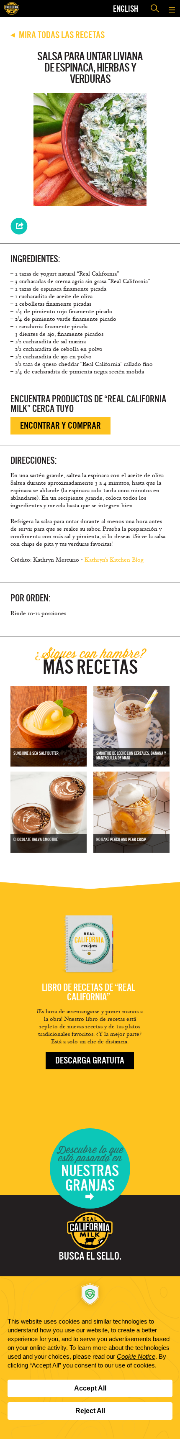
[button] (171, 8)
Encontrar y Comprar (60, 425)
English (125, 8)
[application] (90, 1357)
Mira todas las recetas (57, 35)
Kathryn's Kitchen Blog (114, 559)
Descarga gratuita (89, 1060)
